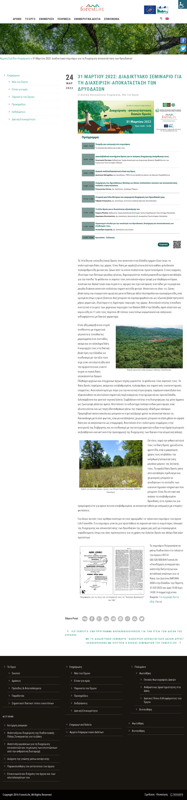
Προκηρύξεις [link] (19, 104)
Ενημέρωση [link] (24, 58)
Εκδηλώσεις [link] (18, 112)
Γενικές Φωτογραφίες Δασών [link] (160, 679)
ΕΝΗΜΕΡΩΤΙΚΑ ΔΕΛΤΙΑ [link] (87, 19)
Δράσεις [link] (16, 680)
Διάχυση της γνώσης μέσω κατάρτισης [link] (28, 759)
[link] (182, 4)
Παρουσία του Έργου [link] (23, 97)
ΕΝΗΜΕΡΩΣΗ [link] (46, 19)
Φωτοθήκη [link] (145, 673)
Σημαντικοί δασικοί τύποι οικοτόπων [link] (33, 703)
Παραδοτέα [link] (18, 695)
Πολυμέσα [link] (140, 667)
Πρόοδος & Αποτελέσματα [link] (26, 688)
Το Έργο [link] (11, 667)
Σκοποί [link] (16, 673)
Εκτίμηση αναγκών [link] (17, 725)
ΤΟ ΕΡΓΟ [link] (30, 19)
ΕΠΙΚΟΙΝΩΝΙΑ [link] (111, 19)
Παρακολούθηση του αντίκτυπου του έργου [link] (30, 766)
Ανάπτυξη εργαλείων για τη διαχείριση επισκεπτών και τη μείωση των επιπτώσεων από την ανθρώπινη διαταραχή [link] (32, 747)
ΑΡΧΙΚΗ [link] (17, 19)
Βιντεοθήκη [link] (145, 709)
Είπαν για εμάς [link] (20, 89)
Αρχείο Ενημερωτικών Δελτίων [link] (87, 732)
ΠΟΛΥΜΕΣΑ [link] (64, 19)
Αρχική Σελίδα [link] (8, 58)
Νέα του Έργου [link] (130, 94)
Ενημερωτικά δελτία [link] (80, 724)
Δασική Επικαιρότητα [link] (93, 94)
